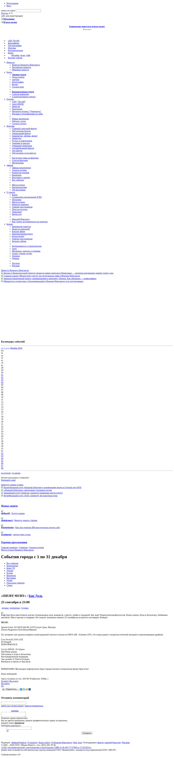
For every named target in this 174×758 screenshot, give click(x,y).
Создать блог (18, 87)
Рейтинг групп (19, 121)
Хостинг (16, 263)
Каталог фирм (18, 231)
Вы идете (14, 681)
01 (2, 375)
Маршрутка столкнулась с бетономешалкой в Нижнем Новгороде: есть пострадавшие (43, 281)
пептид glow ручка (22, 534)
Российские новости (21, 67)
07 (2, 466)
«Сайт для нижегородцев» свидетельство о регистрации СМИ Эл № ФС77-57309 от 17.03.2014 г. (46, 747)
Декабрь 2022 (16, 348)
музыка (5, 608)
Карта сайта (44, 742)
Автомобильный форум (23, 148)
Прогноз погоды (19, 209)
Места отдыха (18, 185)
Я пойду (5, 681)
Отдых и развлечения (22, 141)
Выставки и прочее (21, 177)
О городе (11, 192)
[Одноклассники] (26, 689)
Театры (10, 570)
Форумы (12, 48)
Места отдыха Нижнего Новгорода (17, 550)
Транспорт (17, 212)
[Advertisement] (17, 310)
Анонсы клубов (19, 170)
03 (2, 380)
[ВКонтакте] (21, 689)
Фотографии (18, 82)
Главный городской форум (24, 128)
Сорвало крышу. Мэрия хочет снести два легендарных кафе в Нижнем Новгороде (42, 276)
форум (100, 742)
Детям (9, 580)
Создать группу (19, 123)
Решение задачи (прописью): (14, 718)
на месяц (16, 473)
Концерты (16, 175)
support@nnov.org (113, 742)
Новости (11, 62)
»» (6, 348)
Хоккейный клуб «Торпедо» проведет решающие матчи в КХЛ (33, 493)
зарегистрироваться (34, 706)
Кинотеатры (12, 566)
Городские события (15, 583)
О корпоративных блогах (23, 97)
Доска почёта (18, 77)
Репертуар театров (20, 172)
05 (2, 461)
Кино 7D (11, 568)
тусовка (24, 608)
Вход (9, 6)
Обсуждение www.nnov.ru (24, 153)
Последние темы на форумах (25, 158)
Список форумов (20, 160)
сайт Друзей (13, 40)
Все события (18, 180)
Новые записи (9, 505)
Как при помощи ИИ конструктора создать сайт (37, 527)
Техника (16, 256)
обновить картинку (11, 725)
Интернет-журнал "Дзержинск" (26, 111)
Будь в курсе (87, 29)
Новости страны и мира (12, 485)
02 (2, 377)
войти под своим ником (12, 706)
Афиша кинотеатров (21, 168)
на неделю (6, 473)
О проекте (32, 742)
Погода (4, 13)
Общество (16, 138)
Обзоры (15, 258)
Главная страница (9, 547)
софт (28, 55)
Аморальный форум (21, 133)
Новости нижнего (20, 204)
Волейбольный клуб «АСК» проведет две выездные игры (31, 495)
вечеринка (15, 608)
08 (2, 468)
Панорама (16, 199)
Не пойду (5, 683)
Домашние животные (22, 146)
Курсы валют (18, 236)
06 (2, 463)
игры (22, 55)
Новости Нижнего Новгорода (26, 65)
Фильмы (15, 55)
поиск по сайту (8, 10)
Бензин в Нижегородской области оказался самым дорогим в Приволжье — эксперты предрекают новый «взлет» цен (58, 273)
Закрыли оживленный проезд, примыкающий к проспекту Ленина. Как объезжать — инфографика (50, 278)
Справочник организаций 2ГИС (27, 197)
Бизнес (10, 224)
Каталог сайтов (15, 58)
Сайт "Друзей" (19, 101)
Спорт (9, 585)
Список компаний (20, 94)
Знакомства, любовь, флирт (24, 136)
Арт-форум (17, 150)
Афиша (10, 165)
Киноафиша (13, 43)
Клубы (10, 573)
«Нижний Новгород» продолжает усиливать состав (28, 490)
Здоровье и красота (21, 143)
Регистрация (12, 3)
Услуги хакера (18, 513)
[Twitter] (24, 689)
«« (2, 348)
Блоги (9, 72)
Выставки (11, 578)
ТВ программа (14, 45)
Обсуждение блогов (21, 131)
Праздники (17, 109)
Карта (10, 53)
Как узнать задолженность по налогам (29, 221)
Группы (10, 99)
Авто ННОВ (18, 104)
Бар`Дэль (36, 596)
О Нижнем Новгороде (61, 742)
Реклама (16, 266)
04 (2, 382)
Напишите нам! (8, 480)
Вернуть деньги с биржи (25, 520)
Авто (14, 248)
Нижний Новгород (21, 219)
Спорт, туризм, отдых (22, 253)
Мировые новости (20, 70)
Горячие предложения (22, 207)
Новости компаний (21, 229)
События (23, 547)
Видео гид (17, 214)
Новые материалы (20, 119)
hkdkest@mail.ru (19, 742)
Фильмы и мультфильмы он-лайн (27, 114)
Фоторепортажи (15, 50)
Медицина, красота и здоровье (26, 251)
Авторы (15, 79)
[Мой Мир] (29, 689)
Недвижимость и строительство (27, 246)
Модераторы (18, 163)
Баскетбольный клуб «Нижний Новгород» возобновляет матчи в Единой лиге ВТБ (42, 487)
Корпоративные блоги (22, 234)
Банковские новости (21, 226)
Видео (15, 84)
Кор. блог (77, 742)
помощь (14, 711)
